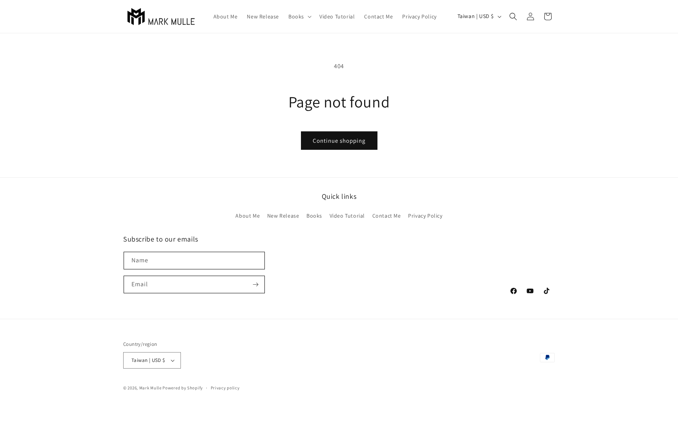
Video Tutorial (347, 215)
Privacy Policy (425, 215)
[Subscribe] (255, 284)
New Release (283, 215)
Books (314, 215)
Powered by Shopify (182, 388)
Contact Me (386, 215)
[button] (299, 16)
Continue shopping (339, 140)
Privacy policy (225, 388)
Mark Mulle (150, 388)
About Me (247, 215)
